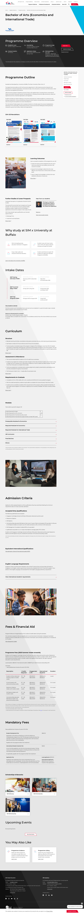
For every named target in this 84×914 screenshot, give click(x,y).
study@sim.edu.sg (13, 882)
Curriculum (66, 80)
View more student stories (42, 215)
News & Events (37, 1)
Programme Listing (21, 10)
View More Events (30, 834)
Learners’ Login (58, 1)
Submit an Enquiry (67, 49)
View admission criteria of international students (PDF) (17, 551)
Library (52, 1)
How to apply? (66, 89)
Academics (70, 1)
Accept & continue (72, 911)
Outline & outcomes (68, 77)
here (41, 710)
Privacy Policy (49, 911)
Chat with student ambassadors (70, 96)
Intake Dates (66, 78)
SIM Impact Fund (21, 1)
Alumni (65, 1)
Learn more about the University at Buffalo (15, 260)
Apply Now (74, 4)
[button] (33, 178)
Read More (8, 144)
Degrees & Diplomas (13, 10)
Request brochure (64, 51)
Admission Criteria (67, 82)
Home (6, 10)
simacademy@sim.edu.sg (52, 882)
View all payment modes (11, 641)
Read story (38, 212)
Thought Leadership (29, 1)
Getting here (12, 892)
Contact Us (76, 1)
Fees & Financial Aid (68, 84)
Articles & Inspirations (45, 1)
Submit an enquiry (68, 92)
